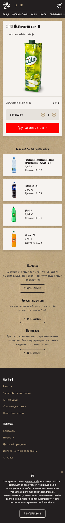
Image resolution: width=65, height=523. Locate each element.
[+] (54, 114)
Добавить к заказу (36, 128)
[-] (43, 114)
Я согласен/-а (32, 513)
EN (21, 5)
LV (16, 5)
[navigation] (59, 5)
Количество (16, 115)
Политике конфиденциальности (34, 498)
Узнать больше (32, 288)
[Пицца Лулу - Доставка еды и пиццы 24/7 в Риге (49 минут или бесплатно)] (7, 5)
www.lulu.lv (32, 481)
